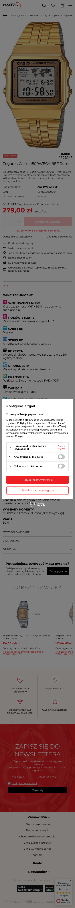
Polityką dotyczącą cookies (31, 423)
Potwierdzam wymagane (37, 490)
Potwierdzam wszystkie (38, 479)
